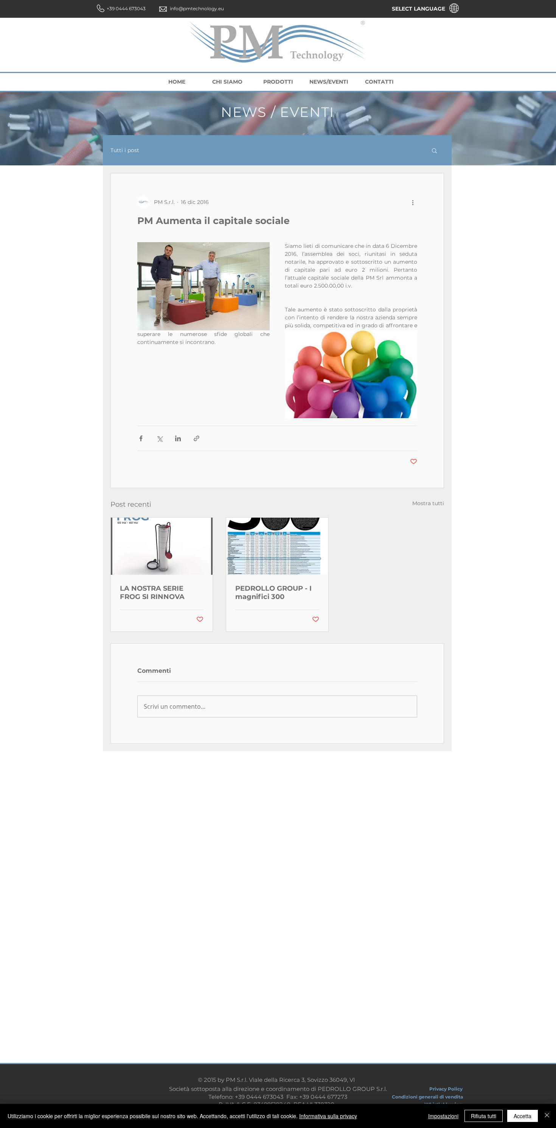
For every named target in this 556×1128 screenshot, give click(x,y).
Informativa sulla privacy (328, 1116)
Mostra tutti (428, 503)
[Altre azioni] (412, 202)
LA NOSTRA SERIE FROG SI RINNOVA (152, 592)
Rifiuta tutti (483, 1116)
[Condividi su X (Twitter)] (159, 438)
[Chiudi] (546, 1116)
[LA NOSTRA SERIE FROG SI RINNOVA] (162, 546)
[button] (434, 150)
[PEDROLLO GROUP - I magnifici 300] (277, 546)
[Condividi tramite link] (196, 438)
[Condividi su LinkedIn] (178, 438)
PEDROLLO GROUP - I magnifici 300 (273, 592)
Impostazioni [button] (443, 1116)
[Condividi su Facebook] (140, 438)
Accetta (522, 1116)
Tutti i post (124, 150)
